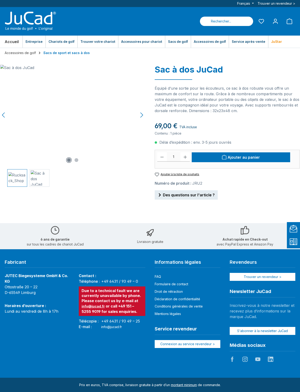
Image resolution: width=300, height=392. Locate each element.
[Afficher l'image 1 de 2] (69, 160)
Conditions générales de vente (179, 306)
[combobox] (221, 21)
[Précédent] (3, 115)
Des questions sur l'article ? (189, 195)
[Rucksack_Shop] (72, 115)
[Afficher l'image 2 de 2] (76, 160)
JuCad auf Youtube (257, 359)
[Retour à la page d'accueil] (30, 21)
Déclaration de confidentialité (177, 299)
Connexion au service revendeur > (187, 344)
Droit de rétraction (169, 291)
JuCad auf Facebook (232, 359)
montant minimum (184, 385)
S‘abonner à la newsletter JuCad (262, 331)
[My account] (275, 21)
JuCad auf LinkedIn (270, 359)
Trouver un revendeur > (276, 3)
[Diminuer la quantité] (162, 157)
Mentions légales (168, 314)
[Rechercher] (247, 21)
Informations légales (178, 262)
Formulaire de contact (171, 284)
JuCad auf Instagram (245, 359)
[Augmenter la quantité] (185, 157)
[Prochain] (141, 115)
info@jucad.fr (93, 306)
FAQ (158, 276)
